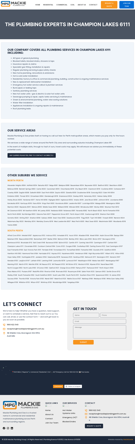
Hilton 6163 (119, 253)
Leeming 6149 (47, 261)
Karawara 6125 (66, 257)
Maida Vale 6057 (98, 261)
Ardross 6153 (51, 235)
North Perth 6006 (14, 214)
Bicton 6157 (97, 239)
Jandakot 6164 (41, 257)
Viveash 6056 (107, 218)
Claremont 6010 (94, 189)
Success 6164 (13, 279)
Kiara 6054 (37, 203)
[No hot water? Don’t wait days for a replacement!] (61, 380)
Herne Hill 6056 (41, 200)
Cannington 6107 (100, 243)
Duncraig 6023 (96, 193)
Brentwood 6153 (14, 243)
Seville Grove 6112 (113, 271)
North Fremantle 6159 (111, 211)
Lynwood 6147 (71, 261)
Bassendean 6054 (77, 185)
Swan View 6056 (59, 218)
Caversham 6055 (53, 189)
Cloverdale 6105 (31, 246)
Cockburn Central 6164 (46, 246)
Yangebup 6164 (73, 282)
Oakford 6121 (54, 268)
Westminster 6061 (105, 221)
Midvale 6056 (74, 207)
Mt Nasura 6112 (45, 264)
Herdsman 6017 (29, 200)
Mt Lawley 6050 (44, 211)
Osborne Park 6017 (43, 214)
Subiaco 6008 (46, 218)
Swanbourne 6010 (73, 218)
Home (37, 5)
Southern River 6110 (87, 275)
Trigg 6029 (85, 218)
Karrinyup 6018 (26, 203)
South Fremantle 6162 (26, 275)
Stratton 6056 (35, 218)
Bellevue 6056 (13, 189)
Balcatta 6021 (43, 185)
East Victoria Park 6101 (32, 250)
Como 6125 (60, 246)
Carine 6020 (41, 189)
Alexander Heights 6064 (17, 185)
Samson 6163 (100, 271)
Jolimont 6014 (103, 200)
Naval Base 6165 (107, 264)
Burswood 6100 (52, 243)
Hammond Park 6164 (30, 253)
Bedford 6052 (103, 185)
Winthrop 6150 (46, 282)
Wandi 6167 (49, 279)
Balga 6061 (53, 185)
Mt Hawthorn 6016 (30, 211)
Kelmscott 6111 (90, 257)
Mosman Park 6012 (112, 207)
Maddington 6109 (84, 261)
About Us (82, 5)
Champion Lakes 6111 (16, 246)
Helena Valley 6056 (104, 196)
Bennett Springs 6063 (27, 189)
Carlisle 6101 (112, 243)
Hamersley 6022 (90, 196)
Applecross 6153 (39, 235)
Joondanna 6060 (116, 200)
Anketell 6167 (27, 235)
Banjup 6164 (118, 235)
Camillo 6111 (73, 243)
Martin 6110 (23, 264)
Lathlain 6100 (36, 261)
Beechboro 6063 (116, 185)
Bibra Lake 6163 (86, 239)
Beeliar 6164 (52, 239)
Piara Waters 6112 (14, 271)
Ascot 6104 (73, 235)
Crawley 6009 (13, 193)
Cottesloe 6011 (119, 189)
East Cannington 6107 (114, 246)
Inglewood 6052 (67, 200)
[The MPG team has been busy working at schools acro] (87, 380)
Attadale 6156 (84, 235)
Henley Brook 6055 (15, 200)
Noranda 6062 (81, 211)
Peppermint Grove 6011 (60, 214)
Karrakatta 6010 (13, 203)
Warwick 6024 (119, 218)
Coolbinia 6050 (107, 189)
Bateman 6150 (13, 239)
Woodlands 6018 (119, 221)
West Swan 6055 (91, 221)
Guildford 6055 (110, 250)
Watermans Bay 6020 (16, 221)
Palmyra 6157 (81, 268)
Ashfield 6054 (32, 185)
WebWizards (128, 439)
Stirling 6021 (24, 218)
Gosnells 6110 (98, 250)
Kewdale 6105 (13, 261)
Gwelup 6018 (78, 196)
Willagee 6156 (13, 282)
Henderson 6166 (81, 253)
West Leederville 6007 (62, 221)
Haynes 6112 (56, 253)
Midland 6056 (63, 207)
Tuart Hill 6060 (95, 218)
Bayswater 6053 (91, 185)
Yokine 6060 (12, 225)
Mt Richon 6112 (71, 264)
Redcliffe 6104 (38, 271)
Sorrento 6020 (13, 218)
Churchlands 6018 (67, 189)
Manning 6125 (13, 264)
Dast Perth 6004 (48, 193)
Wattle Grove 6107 (74, 279)
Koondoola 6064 (61, 203)
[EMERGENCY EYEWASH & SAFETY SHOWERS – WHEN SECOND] (34, 380)
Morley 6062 (99, 207)
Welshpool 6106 (100, 279)
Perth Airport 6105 (77, 214)
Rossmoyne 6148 (74, 271)
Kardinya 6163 (78, 257)
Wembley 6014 (30, 221)
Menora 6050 (37, 207)
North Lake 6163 (29, 268)
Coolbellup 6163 (83, 246)
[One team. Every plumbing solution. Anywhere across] (74, 380)
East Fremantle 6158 (15, 250)
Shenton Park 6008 (107, 214)
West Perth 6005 (78, 221)
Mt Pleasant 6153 (58, 264)
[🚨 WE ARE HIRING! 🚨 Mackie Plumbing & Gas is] (7, 380)
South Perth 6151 (72, 275)
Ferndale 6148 (47, 250)
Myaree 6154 (95, 264)
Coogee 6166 (71, 246)
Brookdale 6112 (26, 243)
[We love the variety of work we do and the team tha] (114, 380)
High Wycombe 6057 (96, 253)
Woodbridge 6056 (59, 282)
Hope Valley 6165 (14, 257)
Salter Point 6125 (88, 271)
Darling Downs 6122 (97, 246)
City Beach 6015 (81, 189)
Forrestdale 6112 (60, 250)
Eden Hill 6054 (108, 193)
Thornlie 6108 (24, 279)
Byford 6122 (63, 243)
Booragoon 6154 (108, 239)
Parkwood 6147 (92, 268)
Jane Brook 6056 (90, 200)
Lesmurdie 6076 (59, 261)
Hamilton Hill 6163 (14, 253)
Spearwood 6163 (102, 275)
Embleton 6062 (13, 196)
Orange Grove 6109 (67, 268)
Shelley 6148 (12, 275)
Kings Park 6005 (48, 203)
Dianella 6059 (71, 193)
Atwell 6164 (94, 235)
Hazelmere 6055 (68, 253)
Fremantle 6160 (86, 250)
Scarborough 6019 (92, 214)
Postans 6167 (27, 271)
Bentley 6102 (74, 239)
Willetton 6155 (24, 282)
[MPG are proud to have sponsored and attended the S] (127, 380)
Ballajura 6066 (64, 185)
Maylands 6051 (25, 207)
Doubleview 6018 (83, 193)
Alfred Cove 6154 (14, 235)
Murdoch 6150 (83, 264)
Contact (93, 5)
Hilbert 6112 (109, 253)
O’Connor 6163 (42, 268)
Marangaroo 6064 (113, 203)
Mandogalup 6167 (112, 261)
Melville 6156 (33, 264)
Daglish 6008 (24, 193)
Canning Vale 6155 (86, 243)
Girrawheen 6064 (36, 196)
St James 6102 (115, 275)
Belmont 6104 (63, 239)
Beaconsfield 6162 (26, 239)
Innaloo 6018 (79, 200)
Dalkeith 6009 (35, 193)
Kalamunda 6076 (54, 257)
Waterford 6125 (60, 279)
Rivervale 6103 (61, 271)
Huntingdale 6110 (28, 257)
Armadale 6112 (62, 235)
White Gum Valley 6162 (115, 279)
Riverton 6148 (49, 271)
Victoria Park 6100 (37, 279)
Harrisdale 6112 (44, 253)
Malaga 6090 (100, 203)
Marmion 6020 (13, 207)
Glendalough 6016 (51, 196)
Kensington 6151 (103, 257)
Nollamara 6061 (69, 211)
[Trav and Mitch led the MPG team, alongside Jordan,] (47, 380)
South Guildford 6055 (43, 275)
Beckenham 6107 (40, 239)
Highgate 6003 (54, 200)
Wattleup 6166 (87, 279)
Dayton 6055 (60, 193)
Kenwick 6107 (115, 257)
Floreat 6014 (24, 196)
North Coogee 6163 (15, 268)
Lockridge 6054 (88, 203)
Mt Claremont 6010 (15, 211)
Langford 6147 (24, 261)
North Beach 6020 (95, 211)
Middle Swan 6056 (50, 207)
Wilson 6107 (35, 282)
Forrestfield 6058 (73, 250)
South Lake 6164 (59, 275)
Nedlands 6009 (56, 211)
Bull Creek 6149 (39, 243)
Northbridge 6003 (28, 214)
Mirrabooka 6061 (86, 207)
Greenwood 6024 (65, 196)
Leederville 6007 (75, 203)
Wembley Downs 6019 (44, 221)
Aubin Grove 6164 (106, 235)
